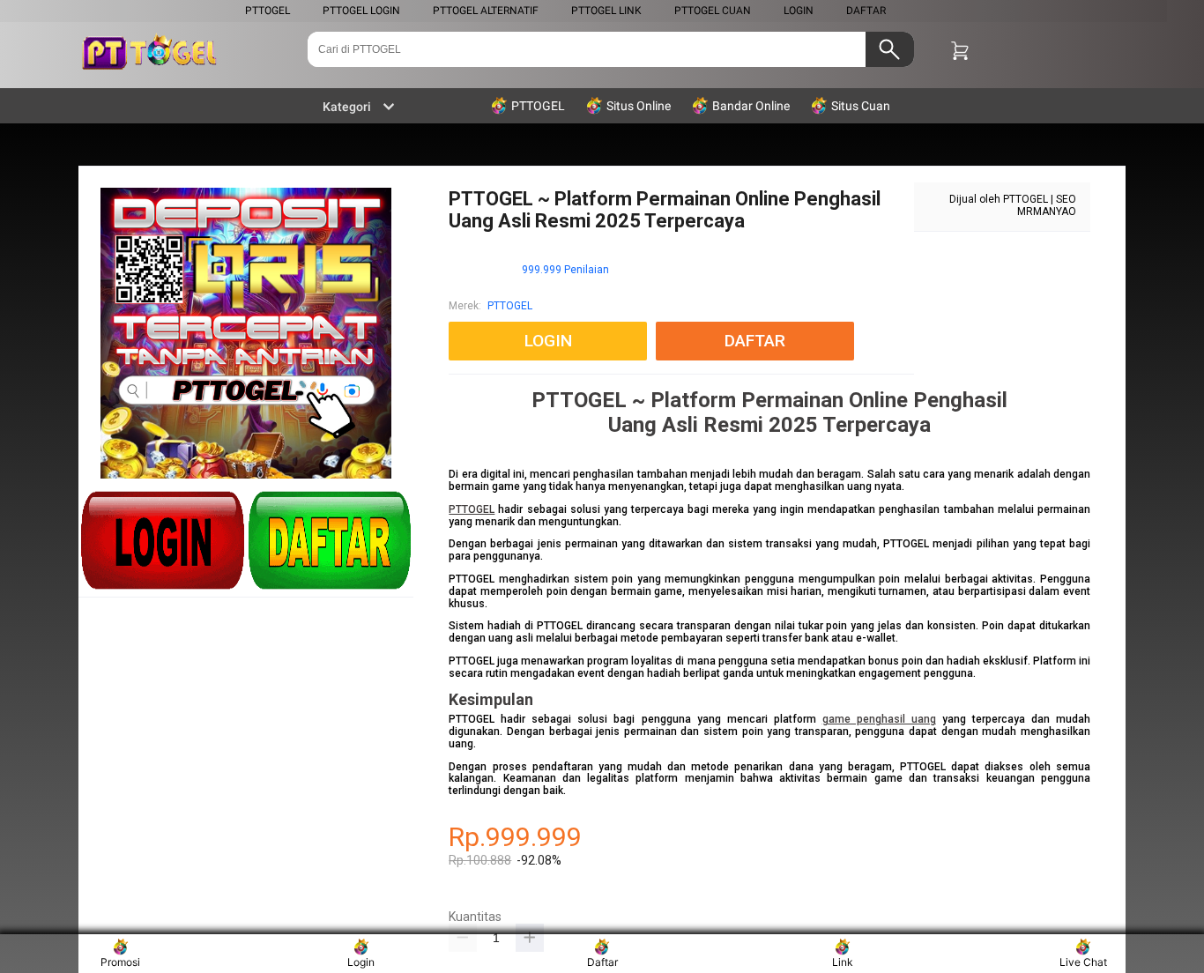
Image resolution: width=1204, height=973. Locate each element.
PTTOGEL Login (361, 10)
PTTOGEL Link (606, 10)
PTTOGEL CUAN (712, 10)
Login (361, 962)
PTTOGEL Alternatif (486, 10)
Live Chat (1083, 962)
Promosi (120, 962)
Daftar (602, 962)
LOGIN (799, 10)
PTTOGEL (267, 10)
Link (842, 962)
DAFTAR (866, 10)
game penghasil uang (879, 719)
